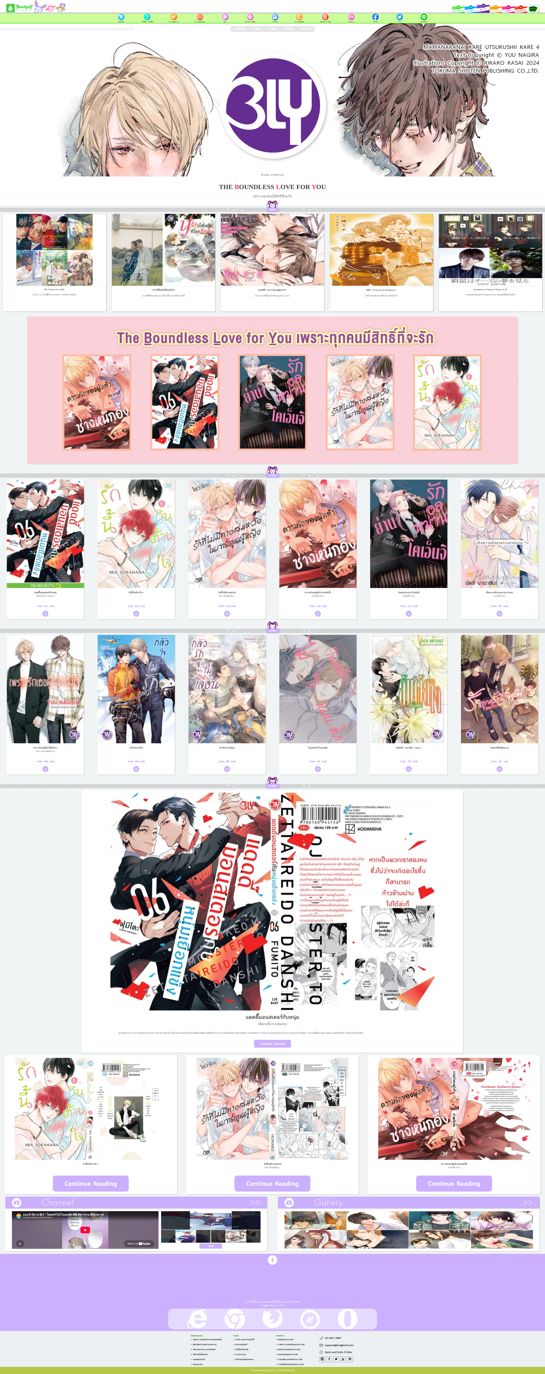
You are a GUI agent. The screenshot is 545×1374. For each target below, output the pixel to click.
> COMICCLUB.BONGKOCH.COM (290, 1344)
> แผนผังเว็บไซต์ (198, 1359)
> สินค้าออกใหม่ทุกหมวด (243, 1359)
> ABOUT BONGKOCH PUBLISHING (206, 1339)
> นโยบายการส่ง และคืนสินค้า (203, 1349)
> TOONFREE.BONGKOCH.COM (290, 1364)
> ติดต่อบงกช (197, 1364)
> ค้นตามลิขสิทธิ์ (240, 1344)
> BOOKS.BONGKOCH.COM (288, 1349)
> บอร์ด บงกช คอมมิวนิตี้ (243, 1339)
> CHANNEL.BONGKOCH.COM (289, 1359)
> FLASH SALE (239, 1354)
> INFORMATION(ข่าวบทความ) (203, 1344)
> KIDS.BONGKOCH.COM (287, 1354)
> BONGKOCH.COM (284, 1339)
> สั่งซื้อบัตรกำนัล (241, 1349)
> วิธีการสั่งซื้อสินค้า (199, 1354)
